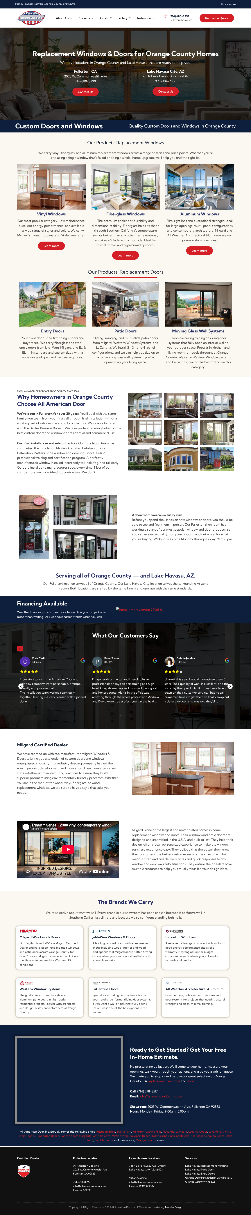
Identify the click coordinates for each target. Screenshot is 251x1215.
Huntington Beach (47, 1136)
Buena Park (123, 1131)
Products (84, 18)
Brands (103, 18)
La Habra (181, 1131)
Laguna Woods (197, 1131)
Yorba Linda (167, 1136)
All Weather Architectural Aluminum (194, 989)
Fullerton (138, 1131)
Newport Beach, (141, 1136)
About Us (62, 18)
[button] (21, 686)
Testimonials (145, 18)
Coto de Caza (101, 1136)
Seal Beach (198, 1136)
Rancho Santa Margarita (76, 1136)
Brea (112, 1131)
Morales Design (173, 1207)
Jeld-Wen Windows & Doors (113, 937)
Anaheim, (102, 1131)
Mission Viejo (120, 1136)
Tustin (155, 1136)
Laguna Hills (153, 1131)
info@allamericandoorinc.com (161, 1096)
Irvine (30, 1136)
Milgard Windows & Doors (39, 937)
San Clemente (104, 1140)
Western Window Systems (39, 989)
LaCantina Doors (105, 989)
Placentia (168, 1131)
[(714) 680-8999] (165, 16)
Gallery (122, 18)
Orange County (146, 1140)
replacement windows (164, 1081)
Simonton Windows (180, 937)
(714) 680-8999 (179, 16)
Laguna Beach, (216, 1136)
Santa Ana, (183, 1136)
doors (191, 1081)
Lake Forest (216, 1131)
